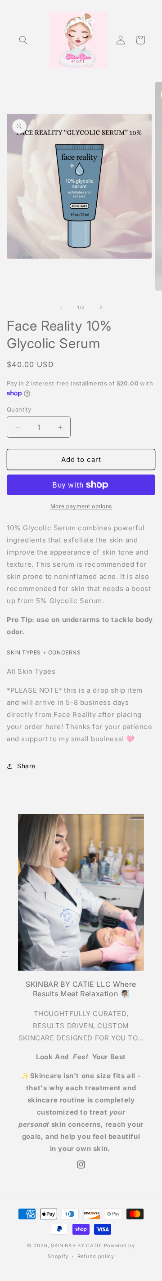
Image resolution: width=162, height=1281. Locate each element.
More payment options (81, 506)
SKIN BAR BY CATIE (76, 1245)
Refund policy (95, 1256)
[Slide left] (61, 307)
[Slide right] (101, 307)
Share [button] (26, 766)
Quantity (19, 409)
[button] (23, 40)
